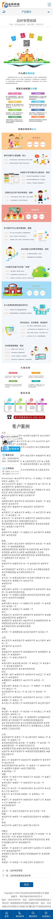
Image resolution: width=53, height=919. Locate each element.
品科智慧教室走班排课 (20, 876)
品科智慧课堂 (16, 870)
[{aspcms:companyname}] (11, 8)
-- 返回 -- (26, 884)
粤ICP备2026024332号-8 (31, 896)
